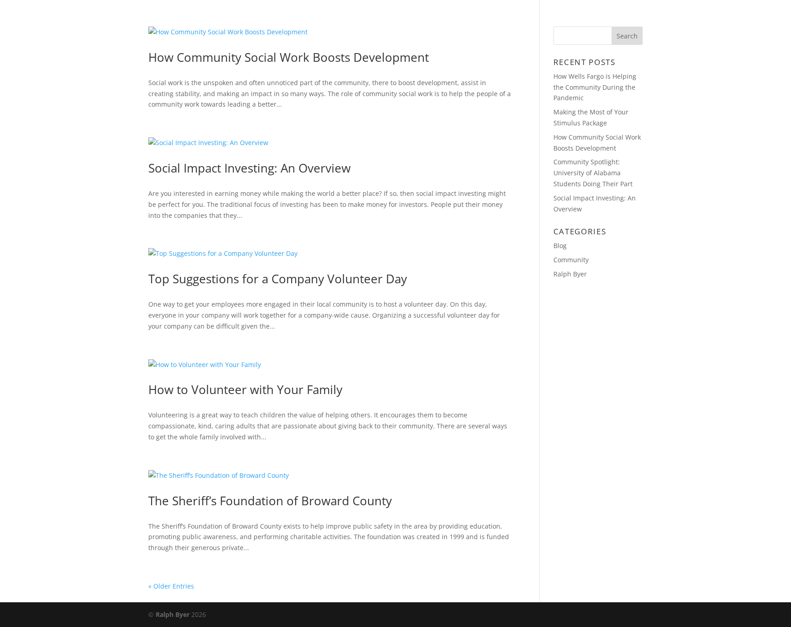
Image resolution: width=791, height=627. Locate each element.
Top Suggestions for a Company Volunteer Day (277, 278)
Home (484, 18)
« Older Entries (171, 586)
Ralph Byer (570, 274)
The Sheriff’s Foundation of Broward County (270, 500)
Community (571, 259)
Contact (562, 18)
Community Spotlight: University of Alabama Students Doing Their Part (593, 172)
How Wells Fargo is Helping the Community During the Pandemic (594, 87)
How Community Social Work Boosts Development (288, 57)
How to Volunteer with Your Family (245, 389)
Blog (520, 18)
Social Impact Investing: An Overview (249, 168)
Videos (609, 18)
